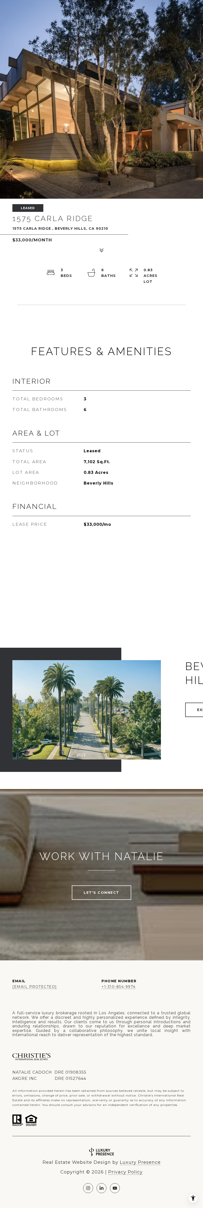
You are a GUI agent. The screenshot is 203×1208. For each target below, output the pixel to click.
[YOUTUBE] (115, 1188)
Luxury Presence (140, 1162)
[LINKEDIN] (101, 1188)
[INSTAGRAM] (88, 1188)
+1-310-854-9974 (119, 986)
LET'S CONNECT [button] (101, 892)
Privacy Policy (125, 1172)
